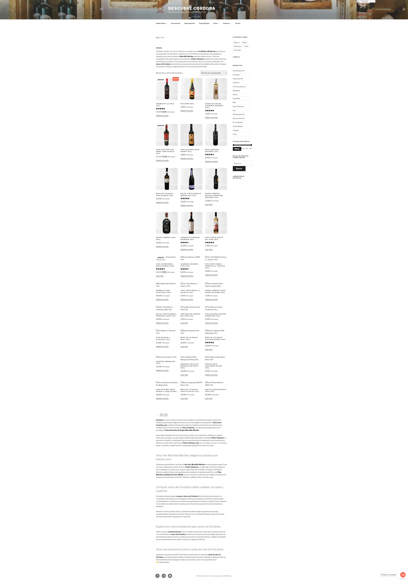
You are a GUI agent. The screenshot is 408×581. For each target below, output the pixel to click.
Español (364, 1)
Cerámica (236, 82)
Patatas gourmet (238, 114)
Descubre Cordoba (191, 8)
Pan (234, 110)
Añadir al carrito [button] (162, 116)
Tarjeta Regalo (204, 23)
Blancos (236, 42)
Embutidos (236, 98)
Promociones (175, 23)
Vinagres (236, 130)
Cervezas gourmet (239, 86)
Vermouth (237, 50)
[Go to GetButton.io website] (403, 579)
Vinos (235, 134)
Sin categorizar (238, 122)
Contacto (226, 23)
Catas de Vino (163, 562)
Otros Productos (238, 106)
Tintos (246, 46)
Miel (234, 102)
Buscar (239, 169)
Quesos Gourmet (238, 118)
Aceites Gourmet (238, 71)
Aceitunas (236, 75)
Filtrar (237, 149)
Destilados (236, 90)
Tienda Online (160, 23)
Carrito (237, 23)
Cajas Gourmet (189, 23)
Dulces (244, 42)
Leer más (208, 205)
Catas (215, 23)
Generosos (237, 46)
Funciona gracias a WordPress (221, 576)
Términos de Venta (202, 576)
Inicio (157, 37)
